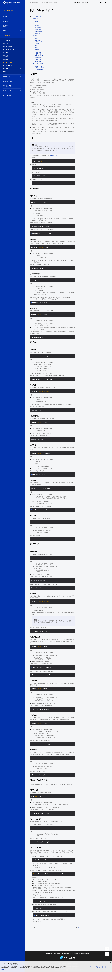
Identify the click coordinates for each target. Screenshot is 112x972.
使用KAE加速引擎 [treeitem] (7, 65)
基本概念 (37, 21)
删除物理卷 (38, 33)
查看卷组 (37, 40)
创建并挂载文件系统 (38, 63)
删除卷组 (37, 47)
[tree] (12, 490)
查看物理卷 (38, 29)
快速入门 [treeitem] (6, 26)
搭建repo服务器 (53, 155)
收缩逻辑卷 (38, 59)
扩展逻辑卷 (38, 57)
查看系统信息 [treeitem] (6, 40)
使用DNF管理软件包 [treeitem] (8, 49)
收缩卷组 (37, 45)
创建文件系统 (38, 66)
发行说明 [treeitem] (6, 21)
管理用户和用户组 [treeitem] (7, 46)
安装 (34, 23)
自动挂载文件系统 (39, 69)
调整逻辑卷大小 (39, 55)
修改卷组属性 (38, 41)
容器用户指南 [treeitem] (7, 86)
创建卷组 (37, 38)
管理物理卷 (36, 25)
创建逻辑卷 (38, 52)
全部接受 (88, 967)
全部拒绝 (97, 967)
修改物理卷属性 (39, 31)
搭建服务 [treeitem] (5, 68)
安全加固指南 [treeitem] (7, 76)
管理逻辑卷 (36, 49)
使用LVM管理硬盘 (36, 16)
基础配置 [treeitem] (5, 43)
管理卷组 (35, 35)
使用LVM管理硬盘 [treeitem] (7, 62)
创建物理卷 (38, 28)
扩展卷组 (37, 43)
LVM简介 (35, 18)
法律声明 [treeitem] (6, 16)
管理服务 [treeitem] (5, 52)
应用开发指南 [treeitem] (7, 95)
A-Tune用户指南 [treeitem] (8, 90)
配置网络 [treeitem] (5, 59)
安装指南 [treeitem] (6, 30)
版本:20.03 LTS (38, 2)
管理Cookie (107, 967)
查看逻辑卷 (38, 54)
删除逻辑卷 (38, 61)
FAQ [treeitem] (4, 71)
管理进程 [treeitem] (5, 56)
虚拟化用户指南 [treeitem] (7, 81)
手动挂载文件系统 (39, 68)
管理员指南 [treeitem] (6, 35)
